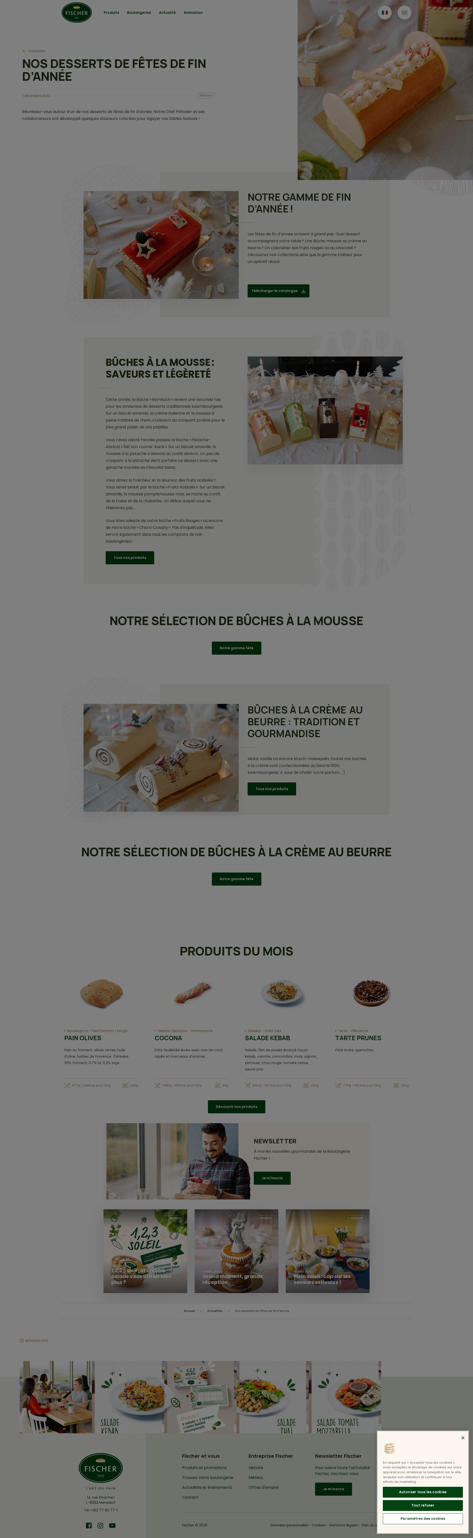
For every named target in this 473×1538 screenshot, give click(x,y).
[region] (423, 1482)
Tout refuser (423, 1505)
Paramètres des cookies (423, 1518)
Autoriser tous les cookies (423, 1492)
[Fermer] (462, 1437)
